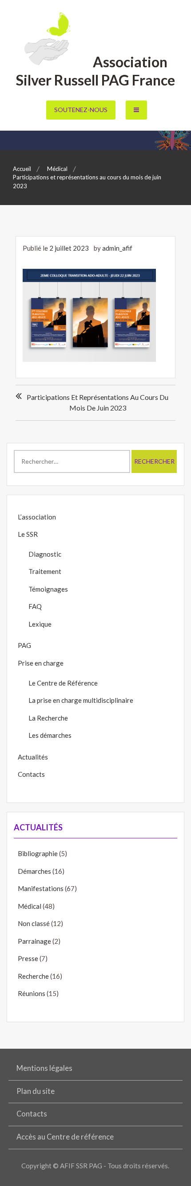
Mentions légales (44, 1068)
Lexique (40, 624)
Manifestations (41, 888)
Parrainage (34, 941)
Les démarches (50, 735)
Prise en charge (41, 663)
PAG (24, 645)
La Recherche (48, 718)
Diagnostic (44, 554)
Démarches (34, 871)
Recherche (33, 976)
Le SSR (28, 534)
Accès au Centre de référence (65, 1136)
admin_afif (117, 248)
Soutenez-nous (80, 109)
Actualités (33, 757)
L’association (37, 517)
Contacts (31, 774)
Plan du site (35, 1091)
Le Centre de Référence (63, 683)
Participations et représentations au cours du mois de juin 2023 (97, 402)
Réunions (31, 993)
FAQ (35, 606)
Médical (29, 906)
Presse (28, 958)
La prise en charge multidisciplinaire (80, 700)
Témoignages (48, 589)
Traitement (44, 571)
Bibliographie (38, 853)
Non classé (34, 923)
